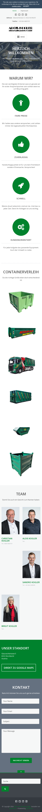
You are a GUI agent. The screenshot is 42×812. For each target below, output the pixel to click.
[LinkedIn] (23, 14)
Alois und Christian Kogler (22, 806)
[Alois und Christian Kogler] (21, 29)
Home (14, 11)
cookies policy (16, 6)
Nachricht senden (21, 760)
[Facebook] (16, 14)
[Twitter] (19, 14)
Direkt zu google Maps (19, 667)
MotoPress (13, 808)
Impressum (24, 11)
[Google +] (26, 14)
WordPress (29, 808)
